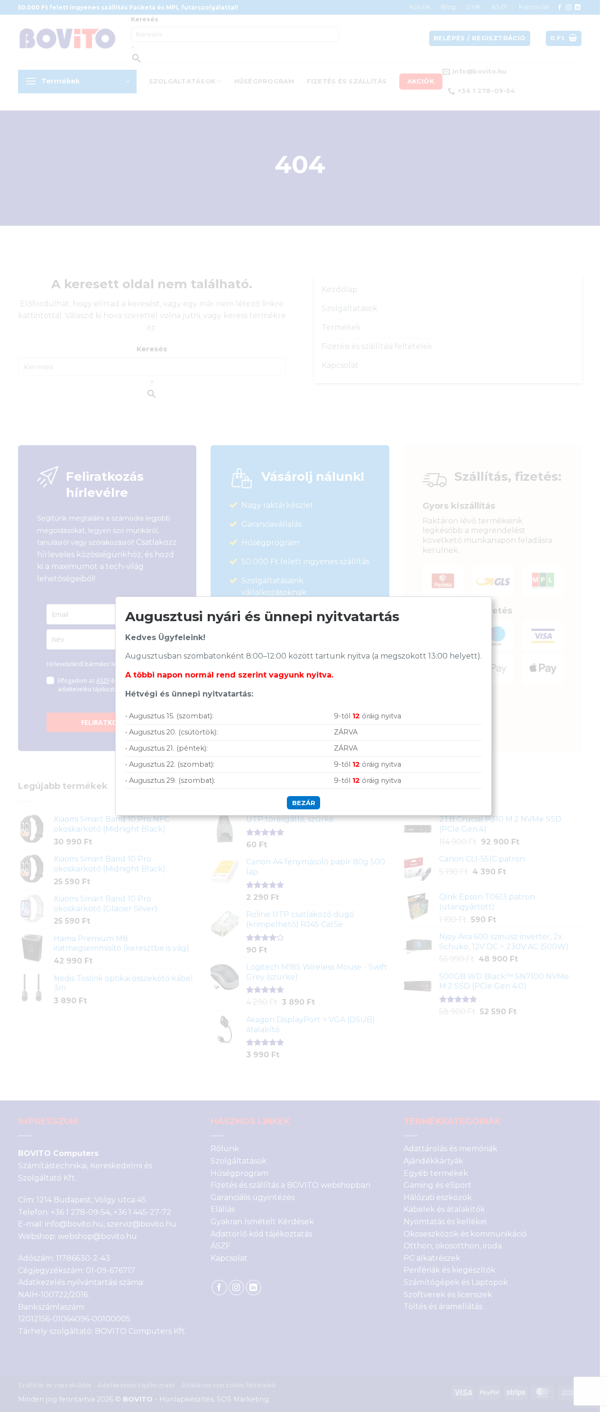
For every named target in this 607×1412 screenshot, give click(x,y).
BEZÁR (303, 803)
